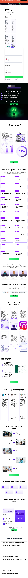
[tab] (7, 179)
